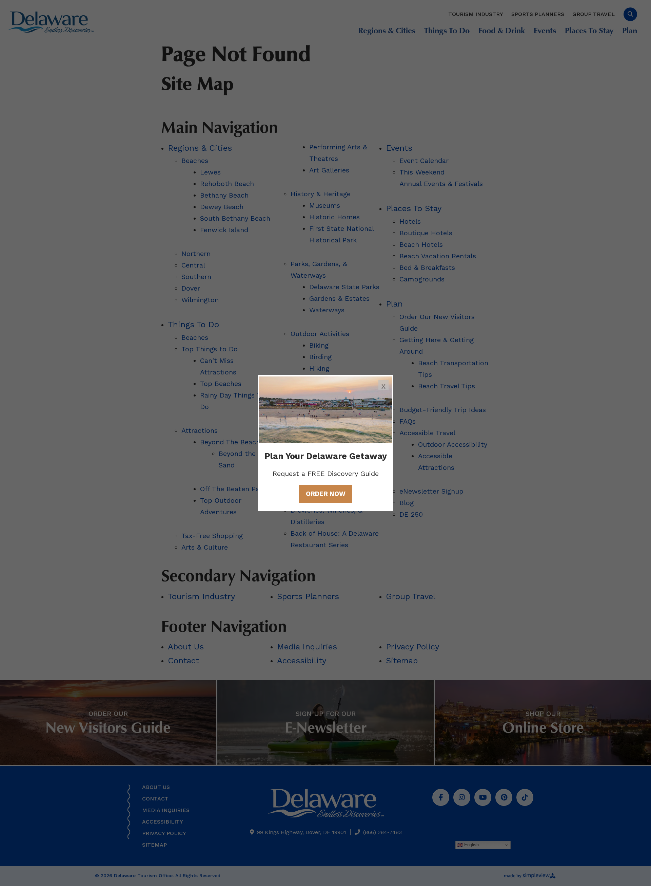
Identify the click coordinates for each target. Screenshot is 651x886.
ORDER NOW (326, 494)
